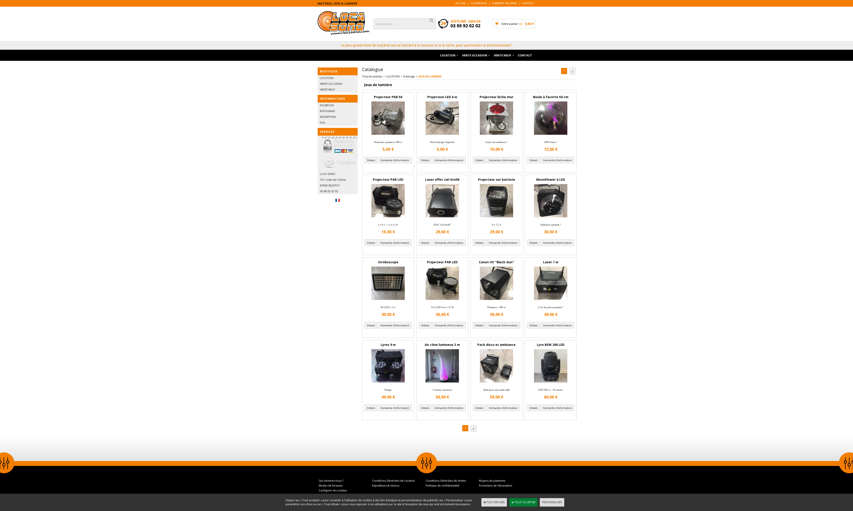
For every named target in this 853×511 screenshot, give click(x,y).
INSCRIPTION (328, 117)
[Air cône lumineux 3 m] (442, 384)
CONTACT (525, 55)
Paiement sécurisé (504, 3)
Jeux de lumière (430, 76)
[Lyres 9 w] (388, 384)
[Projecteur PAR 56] (388, 136)
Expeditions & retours (385, 485)
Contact (528, 3)
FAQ (322, 123)
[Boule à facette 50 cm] (551, 136)
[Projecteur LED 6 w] (442, 136)
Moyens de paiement (492, 481)
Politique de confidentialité (442, 485)
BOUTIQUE (328, 71)
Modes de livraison (331, 485)
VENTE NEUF (502, 55)
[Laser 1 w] (551, 301)
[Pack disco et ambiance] (496, 384)
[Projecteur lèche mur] (496, 136)
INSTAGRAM (327, 111)
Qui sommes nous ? (331, 481)
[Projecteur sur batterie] (496, 218)
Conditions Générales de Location (393, 481)
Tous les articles (372, 76)
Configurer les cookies (333, 490)
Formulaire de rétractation (495, 485)
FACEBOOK (327, 105)
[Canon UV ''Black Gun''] (496, 301)
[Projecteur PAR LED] (388, 218)
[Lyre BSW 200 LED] (551, 384)
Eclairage (409, 76)
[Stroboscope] (388, 301)
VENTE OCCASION (474, 55)
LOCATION (447, 55)
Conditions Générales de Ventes (446, 481)
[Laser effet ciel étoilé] (442, 218)
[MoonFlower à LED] (551, 218)
